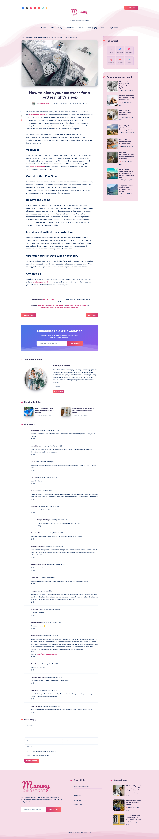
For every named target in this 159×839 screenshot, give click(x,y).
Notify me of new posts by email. (38, 755)
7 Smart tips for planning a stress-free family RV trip (125, 128)
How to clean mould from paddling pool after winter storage (44, 410)
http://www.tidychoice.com (47, 654)
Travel (80, 28)
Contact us (77, 800)
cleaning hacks (60, 305)
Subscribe (132, 8)
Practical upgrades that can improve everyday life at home (134, 817)
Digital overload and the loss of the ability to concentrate (126, 98)
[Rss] (47, 7)
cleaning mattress (72, 305)
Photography (92, 28)
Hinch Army (59, 307)
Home (43, 28)
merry (33, 591)
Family (51, 28)
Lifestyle (59, 28)
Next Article (92, 315)
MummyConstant (61, 365)
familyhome (45, 307)
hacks (52, 307)
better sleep (42, 305)
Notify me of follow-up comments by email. (41, 751)
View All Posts (58, 391)
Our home (71, 28)
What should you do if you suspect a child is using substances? (133, 788)
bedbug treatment (37, 167)
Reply (33, 439)
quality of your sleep (37, 115)
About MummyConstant (81, 786)
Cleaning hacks (39, 37)
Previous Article (28, 315)
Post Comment (31, 761)
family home (84, 305)
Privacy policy (78, 804)
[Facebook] (23, 7)
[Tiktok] (43, 7)
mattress (67, 307)
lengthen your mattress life (43, 282)
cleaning (51, 305)
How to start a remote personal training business (125, 142)
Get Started (75, 343)
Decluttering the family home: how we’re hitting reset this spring (83, 410)
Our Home (29, 37)
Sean (32, 491)
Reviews (103, 28)
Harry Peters (35, 636)
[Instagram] (31, 7)
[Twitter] (27, 7)
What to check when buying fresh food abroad (133, 802)
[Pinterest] (35, 7)
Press (75, 791)
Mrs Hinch (74, 307)
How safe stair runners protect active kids (125, 112)
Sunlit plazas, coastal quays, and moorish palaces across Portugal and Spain (126, 173)
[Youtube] (39, 7)
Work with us (77, 795)
